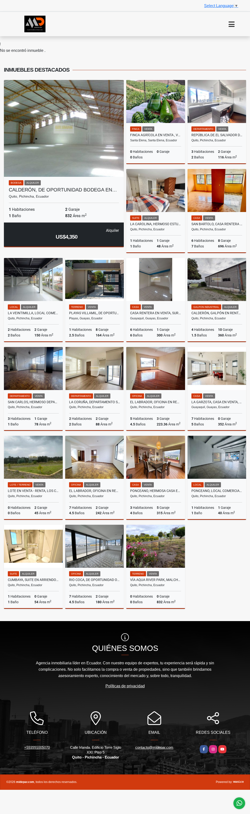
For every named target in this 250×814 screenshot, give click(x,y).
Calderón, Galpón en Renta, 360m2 (216, 313)
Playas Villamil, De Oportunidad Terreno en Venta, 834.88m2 (94, 313)
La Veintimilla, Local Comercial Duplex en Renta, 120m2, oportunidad (33, 313)
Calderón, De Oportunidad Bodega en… (63, 189)
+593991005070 (37, 747)
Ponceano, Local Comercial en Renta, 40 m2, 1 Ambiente (216, 491)
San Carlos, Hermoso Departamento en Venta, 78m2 (33, 402)
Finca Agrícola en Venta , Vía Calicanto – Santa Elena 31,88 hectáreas (155, 135)
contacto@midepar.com (154, 747)
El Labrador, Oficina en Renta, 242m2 (94, 491)
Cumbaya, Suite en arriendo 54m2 (33, 580)
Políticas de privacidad (125, 686)
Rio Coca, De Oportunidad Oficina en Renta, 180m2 (94, 580)
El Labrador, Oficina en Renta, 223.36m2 (155, 402)
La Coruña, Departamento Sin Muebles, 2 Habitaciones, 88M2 (94, 402)
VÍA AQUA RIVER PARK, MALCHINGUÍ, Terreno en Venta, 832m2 (155, 580)
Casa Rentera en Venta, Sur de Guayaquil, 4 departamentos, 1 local (155, 313)
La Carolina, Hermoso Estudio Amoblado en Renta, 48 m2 (155, 224)
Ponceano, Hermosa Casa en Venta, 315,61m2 (155, 491)
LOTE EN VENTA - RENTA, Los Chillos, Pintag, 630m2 (33, 491)
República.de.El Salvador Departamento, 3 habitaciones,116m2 (216, 135)
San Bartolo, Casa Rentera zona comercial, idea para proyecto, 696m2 (216, 224)
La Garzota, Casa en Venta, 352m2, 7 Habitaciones (216, 402)
